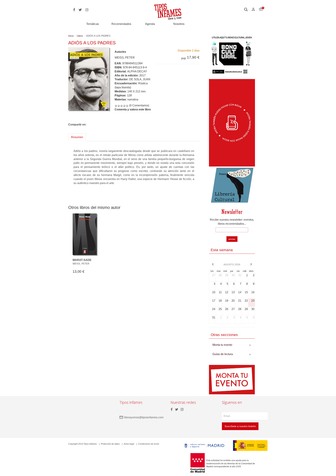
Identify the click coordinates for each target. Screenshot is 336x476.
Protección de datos (110, 444)
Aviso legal (129, 444)
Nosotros (178, 23)
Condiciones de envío (148, 444)
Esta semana (222, 250)
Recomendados (121, 23)
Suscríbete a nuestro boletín (240, 426)
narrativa (132, 99)
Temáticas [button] (92, 23)
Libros (80, 36)
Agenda (150, 23)
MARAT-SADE (82, 260)
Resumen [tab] (77, 137)
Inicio (71, 36)
